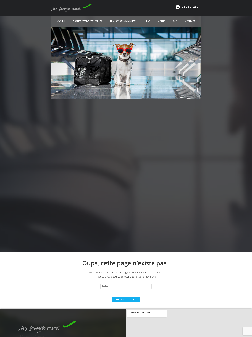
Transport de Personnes (87, 21)
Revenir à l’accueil (126, 299)
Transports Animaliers (123, 21)
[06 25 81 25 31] (178, 7)
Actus (161, 21)
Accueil (61, 21)
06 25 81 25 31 (191, 7)
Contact (190, 21)
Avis (175, 21)
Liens (147, 21)
